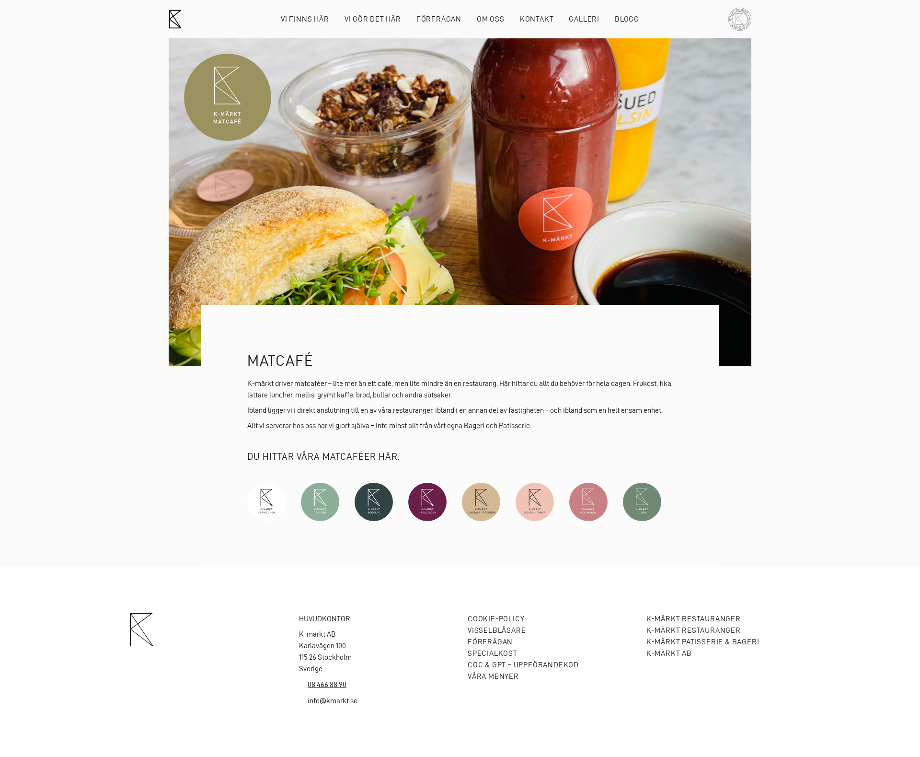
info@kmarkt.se (332, 701)
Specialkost (493, 653)
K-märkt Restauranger (693, 619)
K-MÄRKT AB (669, 653)
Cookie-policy (496, 619)
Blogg (627, 19)
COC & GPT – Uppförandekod (523, 665)
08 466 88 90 (327, 684)
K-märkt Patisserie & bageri (702, 642)
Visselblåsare (497, 630)
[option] (460, 202)
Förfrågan (438, 19)
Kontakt (537, 19)
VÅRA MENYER (493, 676)
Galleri (584, 19)
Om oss (491, 19)
